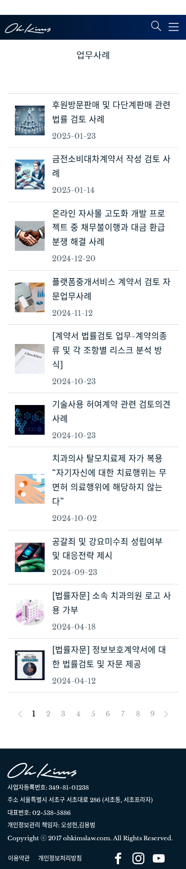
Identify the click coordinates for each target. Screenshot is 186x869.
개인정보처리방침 (60, 858)
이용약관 (19, 858)
